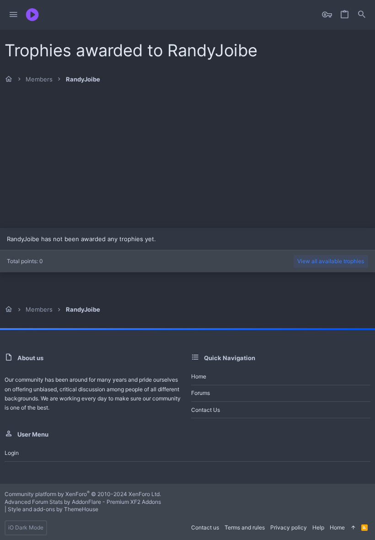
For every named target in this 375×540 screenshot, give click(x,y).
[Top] (353, 528)
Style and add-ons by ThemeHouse (53, 509)
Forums (200, 392)
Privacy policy (288, 527)
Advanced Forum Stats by (83, 501)
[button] (13, 15)
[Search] (361, 15)
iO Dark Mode (25, 527)
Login (12, 452)
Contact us (205, 409)
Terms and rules (245, 527)
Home (198, 376)
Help (318, 527)
